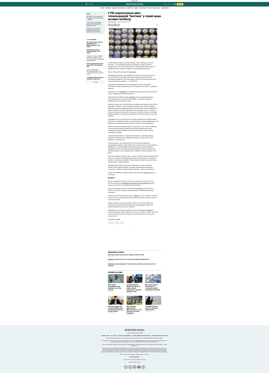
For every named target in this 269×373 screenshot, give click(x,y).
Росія (117, 222)
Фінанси (136, 8)
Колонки (114, 8)
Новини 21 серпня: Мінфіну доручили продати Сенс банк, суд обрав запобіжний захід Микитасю (95, 58)
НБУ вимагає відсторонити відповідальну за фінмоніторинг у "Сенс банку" (95, 44)
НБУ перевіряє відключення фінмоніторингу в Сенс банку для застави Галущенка (134, 310)
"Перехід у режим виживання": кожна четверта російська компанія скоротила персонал (131, 264)
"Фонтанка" (132, 72)
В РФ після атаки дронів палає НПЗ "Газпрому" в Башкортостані (94, 24)
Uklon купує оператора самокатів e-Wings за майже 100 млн (126, 255)
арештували (148, 172)
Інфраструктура (122, 8)
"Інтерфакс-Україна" (140, 340)
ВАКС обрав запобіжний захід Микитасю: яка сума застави (114, 287)
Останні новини (91, 39)
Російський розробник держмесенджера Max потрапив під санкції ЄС (94, 30)
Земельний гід (165, 8)
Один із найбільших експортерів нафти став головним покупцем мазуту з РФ (95, 72)
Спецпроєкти (142, 8)
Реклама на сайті (105, 335)
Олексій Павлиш (112, 22)
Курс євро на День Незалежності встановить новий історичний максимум (152, 287)
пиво (122, 222)
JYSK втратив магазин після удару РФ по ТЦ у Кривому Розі (95, 65)
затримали (122, 92)
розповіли (132, 97)
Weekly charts (156, 8)
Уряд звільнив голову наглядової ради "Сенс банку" (93, 51)
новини (102, 8)
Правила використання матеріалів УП (142, 335)
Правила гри (130, 8)
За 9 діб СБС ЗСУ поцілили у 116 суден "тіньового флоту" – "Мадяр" (95, 18)
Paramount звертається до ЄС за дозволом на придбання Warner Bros (128, 259)
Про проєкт (114, 335)
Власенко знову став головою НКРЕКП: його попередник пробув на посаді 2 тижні (115, 309)
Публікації (108, 8)
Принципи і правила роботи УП (160, 335)
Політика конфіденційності (124, 335)
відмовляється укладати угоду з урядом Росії (135, 183)
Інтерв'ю (149, 8)
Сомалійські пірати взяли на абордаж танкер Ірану (151, 308)
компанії (111, 222)
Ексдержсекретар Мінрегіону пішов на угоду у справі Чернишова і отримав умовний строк (134, 288)
